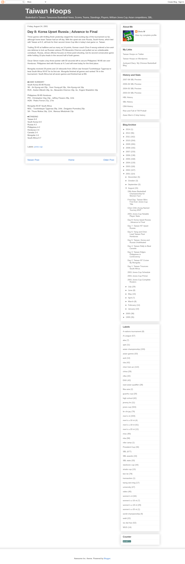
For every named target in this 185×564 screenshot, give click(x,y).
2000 (128, 313)
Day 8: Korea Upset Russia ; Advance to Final (139, 221)
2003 (128, 166)
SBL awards (128, 456)
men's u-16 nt (129, 420)
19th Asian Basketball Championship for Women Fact (137, 193)
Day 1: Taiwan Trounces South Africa (138, 267)
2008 (128, 148)
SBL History (128, 102)
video (125, 491)
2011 (128, 137)
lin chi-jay (127, 411)
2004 (128, 162)
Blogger (107, 558)
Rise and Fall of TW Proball (134, 111)
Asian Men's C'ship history (134, 115)
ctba (124, 376)
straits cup (127, 469)
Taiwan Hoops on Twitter (133, 54)
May (130, 294)
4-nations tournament (132, 331)
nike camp (127, 442)
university (127, 487)
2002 (128, 170)
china (125, 371)
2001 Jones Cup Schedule (139, 272)
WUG (125, 527)
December (133, 177)
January (132, 309)
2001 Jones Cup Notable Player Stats (138, 215)
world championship (131, 514)
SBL (124, 451)
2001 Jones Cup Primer (138, 276)
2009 (128, 144)
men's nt (126, 416)
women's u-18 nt (130, 505)
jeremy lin (127, 402)
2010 (128, 140)
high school (128, 398)
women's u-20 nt (130, 509)
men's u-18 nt (129, 425)
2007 (128, 151)
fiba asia (126, 389)
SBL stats (127, 460)
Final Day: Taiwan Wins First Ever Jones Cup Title (138, 202)
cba (124, 362)
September (133, 184)
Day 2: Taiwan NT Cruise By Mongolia (138, 261)
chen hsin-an (128, 367)
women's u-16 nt (130, 500)
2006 (128, 155)
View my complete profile (146, 35)
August (131, 188)
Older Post (108, 160)
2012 (128, 133)
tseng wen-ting (129, 483)
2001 (128, 174)
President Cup (129, 447)
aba (124, 340)
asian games (128, 354)
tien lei (125, 474)
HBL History (128, 97)
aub (124, 358)
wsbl (125, 518)
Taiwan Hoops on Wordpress (135, 59)
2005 (128, 159)
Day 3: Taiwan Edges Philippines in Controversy (137, 254)
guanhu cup (128, 394)
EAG (125, 380)
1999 (128, 317)
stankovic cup (128, 465)
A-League (127, 336)
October (132, 181)
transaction (127, 478)
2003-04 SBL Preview (132, 93)
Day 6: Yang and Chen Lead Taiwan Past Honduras (137, 234)
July (130, 287)
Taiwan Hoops (48, 11)
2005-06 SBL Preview (132, 84)
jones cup (38, 147)
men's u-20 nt (129, 429)
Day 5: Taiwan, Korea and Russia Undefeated (139, 241)
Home (71, 160)
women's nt (128, 496)
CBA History (128, 106)
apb (124, 345)
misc (125, 434)
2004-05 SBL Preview (132, 88)
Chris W (141, 31)
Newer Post (33, 160)
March (131, 301)
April (130, 298)
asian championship (131, 349)
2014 (128, 129)
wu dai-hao (127, 523)
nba (124, 438)
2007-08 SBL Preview (132, 79)
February (132, 305)
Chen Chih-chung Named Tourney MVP (138, 209)
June (130, 290)
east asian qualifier (131, 385)
